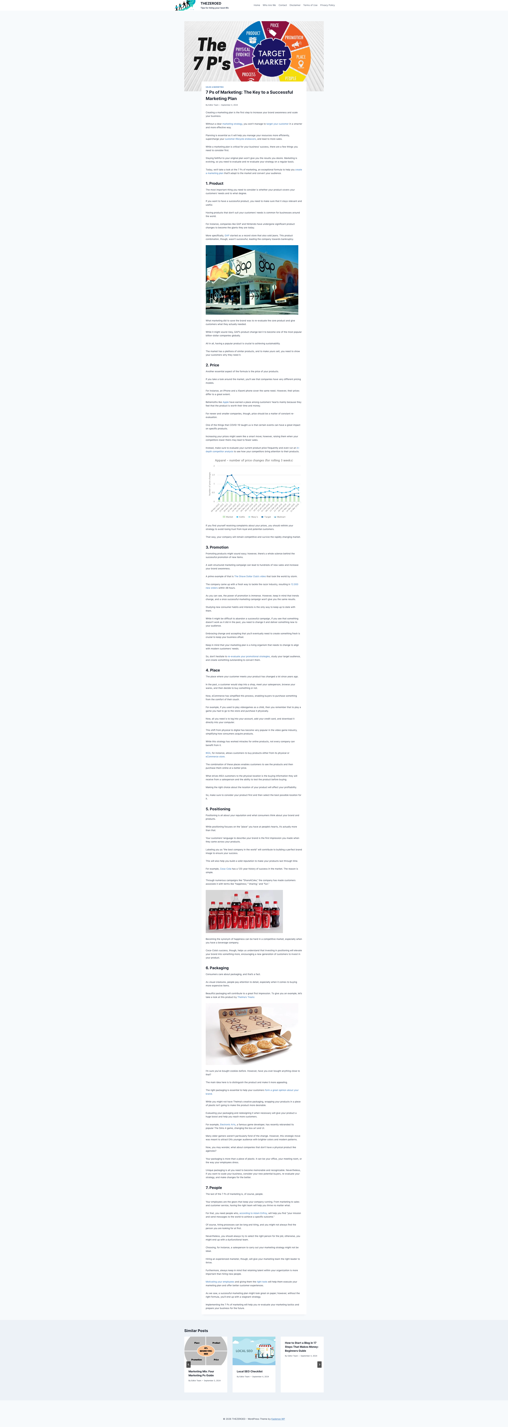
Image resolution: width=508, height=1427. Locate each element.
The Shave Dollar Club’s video (250, 576)
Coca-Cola (225, 868)
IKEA (208, 753)
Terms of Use (310, 5)
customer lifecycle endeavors (240, 139)
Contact (283, 5)
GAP (227, 235)
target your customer (277, 124)
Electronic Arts (227, 1124)
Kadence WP (278, 1419)
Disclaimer (295, 5)
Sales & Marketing (215, 87)
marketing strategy (232, 124)
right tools (262, 1281)
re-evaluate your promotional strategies (249, 656)
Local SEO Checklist (250, 1371)
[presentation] (205, 1351)
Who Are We (269, 5)
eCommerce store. (215, 756)
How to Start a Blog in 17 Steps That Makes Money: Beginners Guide (302, 1346)
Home (257, 5)
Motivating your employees (220, 1281)
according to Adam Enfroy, (253, 1213)
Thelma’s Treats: (246, 997)
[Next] (319, 1364)
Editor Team (213, 105)
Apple (226, 402)
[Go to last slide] (188, 1364)
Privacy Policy (327, 5)
